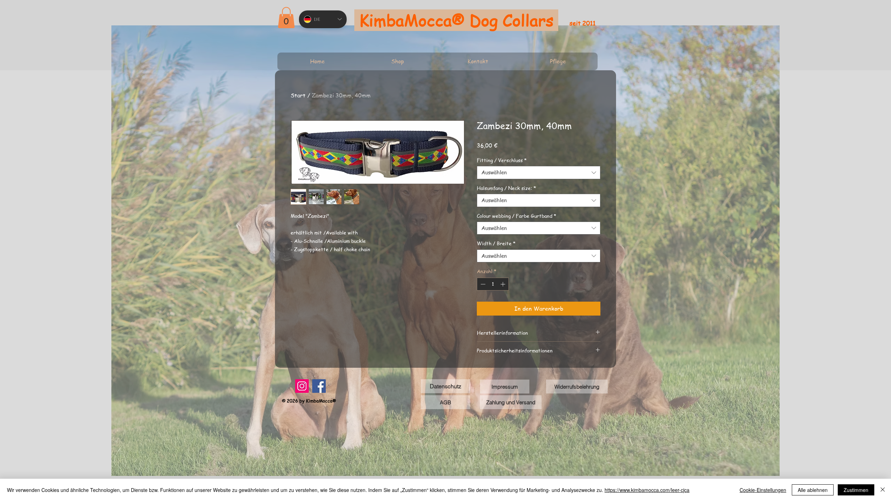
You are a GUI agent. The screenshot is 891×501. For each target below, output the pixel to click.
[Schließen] (882, 489)
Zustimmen (856, 489)
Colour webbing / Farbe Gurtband (516, 216)
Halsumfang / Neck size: (506, 188)
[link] (286, 17)
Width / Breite (496, 243)
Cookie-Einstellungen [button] (763, 489)
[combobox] (538, 172)
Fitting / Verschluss (502, 160)
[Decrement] (482, 284)
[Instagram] (302, 386)
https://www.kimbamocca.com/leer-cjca (647, 489)
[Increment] (503, 284)
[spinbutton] (493, 284)
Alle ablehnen (813, 489)
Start (298, 95)
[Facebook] (319, 386)
